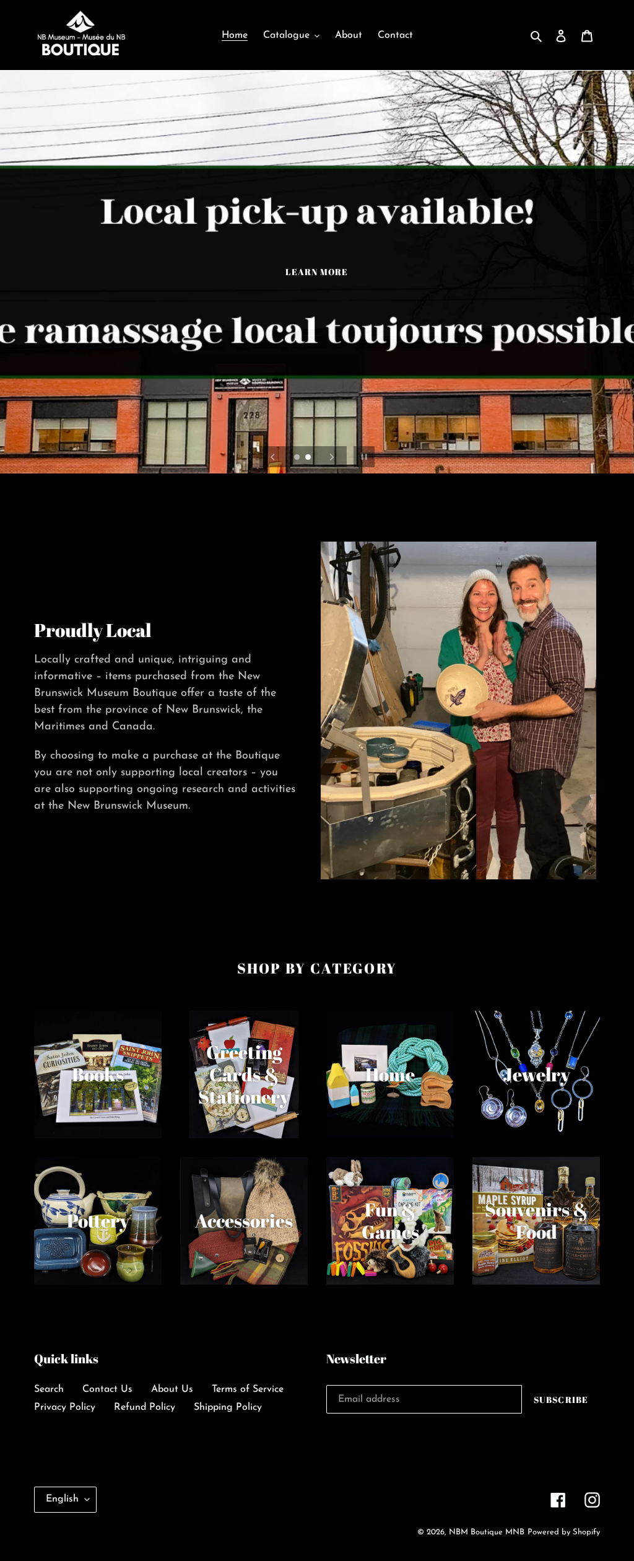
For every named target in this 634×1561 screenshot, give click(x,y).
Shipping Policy (228, 1407)
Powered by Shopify (564, 1532)
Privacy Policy (64, 1407)
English (62, 1499)
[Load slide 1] (298, 458)
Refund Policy (144, 1407)
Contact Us (107, 1389)
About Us (172, 1389)
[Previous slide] (273, 456)
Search (49, 1389)
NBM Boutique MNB (486, 1532)
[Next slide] (331, 456)
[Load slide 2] (309, 458)
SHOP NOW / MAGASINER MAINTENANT (317, 288)
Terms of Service (248, 1389)
